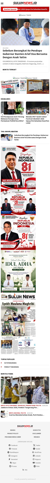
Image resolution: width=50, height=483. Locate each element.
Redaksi (37, 437)
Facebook (14, 445)
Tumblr (38, 449)
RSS (26, 470)
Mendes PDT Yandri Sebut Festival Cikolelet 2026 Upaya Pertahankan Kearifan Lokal (12, 120)
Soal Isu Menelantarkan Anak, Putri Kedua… (26, 415)
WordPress (38, 452)
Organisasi (21, 405)
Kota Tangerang (11, 405)
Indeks (12, 430)
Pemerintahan (30, 405)
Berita (3, 405)
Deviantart (14, 459)
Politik (38, 405)
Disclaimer (37, 433)
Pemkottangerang (11, 367)
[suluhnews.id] (25, 3)
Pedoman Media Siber (13, 437)
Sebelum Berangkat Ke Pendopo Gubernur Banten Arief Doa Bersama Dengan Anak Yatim (25, 54)
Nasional (17, 413)
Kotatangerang (10, 363)
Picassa (14, 466)
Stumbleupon (14, 452)
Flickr (38, 466)
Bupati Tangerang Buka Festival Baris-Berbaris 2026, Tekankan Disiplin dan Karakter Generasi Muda (37, 120)
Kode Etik (37, 430)
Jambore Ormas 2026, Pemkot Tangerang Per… (19, 408)
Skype (14, 463)
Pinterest (14, 449)
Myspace (38, 459)
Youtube (38, 463)
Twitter (38, 445)
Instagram (14, 456)
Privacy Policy (12, 433)
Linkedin (38, 456)
